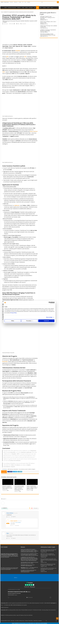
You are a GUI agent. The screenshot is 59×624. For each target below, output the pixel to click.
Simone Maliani (18, 522)
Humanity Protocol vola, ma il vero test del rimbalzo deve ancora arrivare (48, 550)
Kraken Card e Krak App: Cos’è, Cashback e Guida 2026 (48, 26)
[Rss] (42, 2)
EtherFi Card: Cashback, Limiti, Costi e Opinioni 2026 (48, 22)
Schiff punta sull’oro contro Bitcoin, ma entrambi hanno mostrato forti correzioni (48, 569)
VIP (22, 2)
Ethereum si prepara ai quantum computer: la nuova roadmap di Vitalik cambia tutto (7, 487)
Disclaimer (40, 620)
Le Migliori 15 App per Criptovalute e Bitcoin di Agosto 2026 (48, 30)
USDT (3, 72)
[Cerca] (58, 2)
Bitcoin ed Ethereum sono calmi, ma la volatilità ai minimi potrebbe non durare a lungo (49, 560)
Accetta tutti (46, 320)
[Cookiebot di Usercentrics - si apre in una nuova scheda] (49, 302)
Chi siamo (11, 2)
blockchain (5, 361)
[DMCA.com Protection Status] (41, 615)
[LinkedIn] (47, 2)
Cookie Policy (35, 620)
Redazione (15, 2)
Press (25, 2)
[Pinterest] (45, 2)
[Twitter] (44, 2)
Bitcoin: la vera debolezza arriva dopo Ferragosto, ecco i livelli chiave (48, 565)
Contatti (20, 2)
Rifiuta (12, 320)
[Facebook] (43, 2)
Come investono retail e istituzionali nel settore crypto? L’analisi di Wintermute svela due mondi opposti (19, 488)
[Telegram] (56, 620)
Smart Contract (34, 131)
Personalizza (28, 320)
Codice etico (12, 620)
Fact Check (17, 620)
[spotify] (50, 2)
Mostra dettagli (49, 317)
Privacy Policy (13, 312)
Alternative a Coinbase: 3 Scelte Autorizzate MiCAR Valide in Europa (47, 34)
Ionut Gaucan (5, 23)
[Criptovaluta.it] (2, 7)
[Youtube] (48, 2)
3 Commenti (24, 23)
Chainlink (17, 50)
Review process (21, 620)
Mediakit (28, 2)
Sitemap (26, 620)
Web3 (18, 23)
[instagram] (49, 2)
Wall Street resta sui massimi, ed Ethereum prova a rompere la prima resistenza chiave (48, 554)
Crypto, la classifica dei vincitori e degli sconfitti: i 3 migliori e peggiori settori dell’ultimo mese (32, 487)
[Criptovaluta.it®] (29, 4)
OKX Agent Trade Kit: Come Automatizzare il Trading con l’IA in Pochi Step (47, 17)
